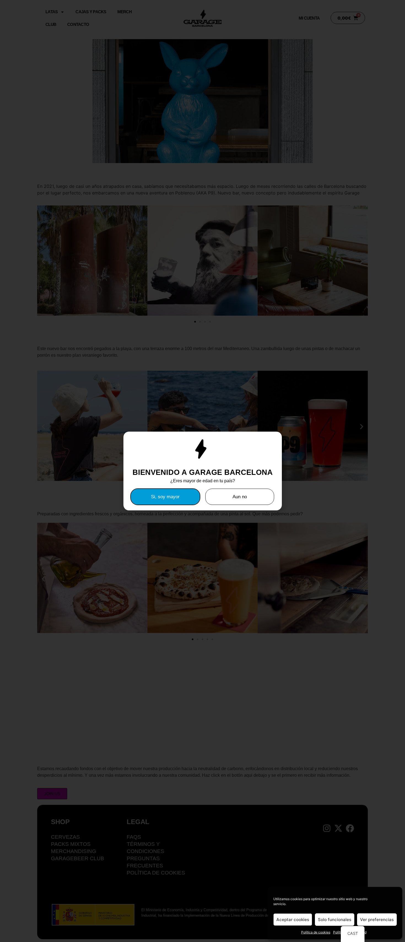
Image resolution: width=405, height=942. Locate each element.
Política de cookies (315, 932)
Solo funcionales (334, 919)
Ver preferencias (377, 919)
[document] (202, 471)
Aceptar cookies (292, 919)
